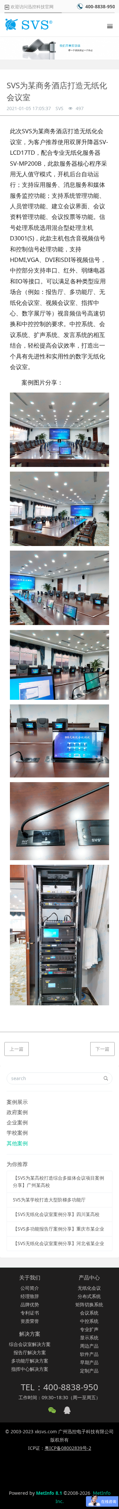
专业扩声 (89, 1329)
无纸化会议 (89, 1288)
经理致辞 (29, 1296)
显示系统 (89, 1337)
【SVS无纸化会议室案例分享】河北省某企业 (58, 1243)
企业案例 (17, 1122)
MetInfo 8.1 (49, 1493)
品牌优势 (29, 1304)
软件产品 (89, 1354)
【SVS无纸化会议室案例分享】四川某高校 (56, 1214)
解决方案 (29, 1333)
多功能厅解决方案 (29, 1361)
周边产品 (89, 1346)
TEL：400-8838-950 (59, 1387)
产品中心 (89, 1277)
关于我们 (29, 1277)
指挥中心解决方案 (29, 1369)
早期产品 (89, 1362)
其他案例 (17, 1143)
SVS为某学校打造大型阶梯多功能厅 (49, 1199)
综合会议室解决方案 (30, 1344)
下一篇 (102, 1049)
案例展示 (17, 1102)
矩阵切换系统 (89, 1304)
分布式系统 (89, 1296)
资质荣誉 (29, 1321)
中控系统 (89, 1321)
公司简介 (29, 1288)
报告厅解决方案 (30, 1352)
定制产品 (89, 1370)
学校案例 (17, 1132)
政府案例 (17, 1112)
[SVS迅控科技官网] (28, 25)
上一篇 (16, 1049)
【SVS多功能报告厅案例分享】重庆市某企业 (58, 1229)
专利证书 (29, 1313)
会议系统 (89, 1313)
